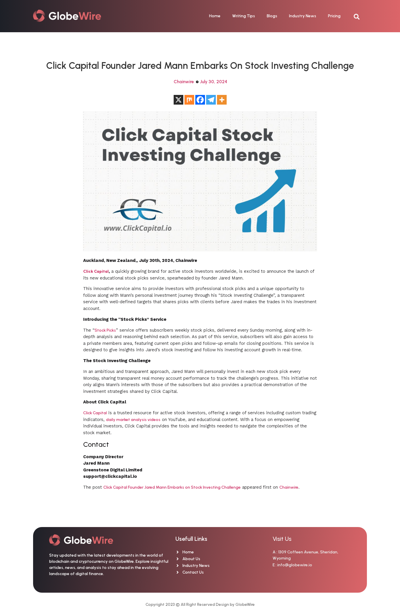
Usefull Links (191, 538)
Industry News (302, 15)
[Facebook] (200, 100)
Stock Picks (105, 330)
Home (214, 15)
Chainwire (184, 81)
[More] (222, 100)
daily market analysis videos (133, 419)
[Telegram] (211, 100)
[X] (178, 100)
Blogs (272, 15)
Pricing (334, 15)
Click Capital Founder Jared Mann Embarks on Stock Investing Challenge (172, 487)
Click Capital (95, 412)
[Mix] (189, 100)
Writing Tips (243, 15)
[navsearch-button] (359, 16)
